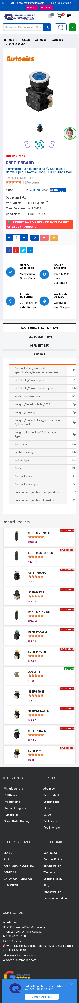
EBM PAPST (11, 885)
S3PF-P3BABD (16, 44)
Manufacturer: (16, 208)
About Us (49, 788)
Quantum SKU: (16, 197)
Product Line (12, 801)
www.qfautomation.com (21, 960)
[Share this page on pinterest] (16, 250)
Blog (46, 885)
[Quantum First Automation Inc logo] (20, 16)
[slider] (13, 182)
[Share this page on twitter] (23, 250)
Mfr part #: (13, 203)
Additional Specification (39, 327)
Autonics (40, 39)
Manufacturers (13, 788)
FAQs (46, 808)
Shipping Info (51, 801)
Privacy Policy (52, 891)
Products (24, 39)
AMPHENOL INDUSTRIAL (19, 865)
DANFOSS (10, 872)
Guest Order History (17, 821)
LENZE (8, 852)
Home (10, 39)
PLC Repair (10, 795)
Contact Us (50, 852)
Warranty (49, 872)
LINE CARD (48, 7)
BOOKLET (33, 7)
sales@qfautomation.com (29, 3)
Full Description (39, 336)
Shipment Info (39, 345)
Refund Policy (52, 865)
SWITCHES (12, 178)
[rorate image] (27, 144)
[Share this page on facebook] (9, 250)
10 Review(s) (31, 182)
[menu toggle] (69, 17)
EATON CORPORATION (18, 878)
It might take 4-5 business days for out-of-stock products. (38, 224)
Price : (10, 190)
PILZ (6, 859)
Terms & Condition (55, 898)
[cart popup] (60, 17)
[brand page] (20, 58)
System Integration (16, 808)
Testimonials (51, 827)
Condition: (13, 214)
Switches (57, 39)
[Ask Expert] (61, 27)
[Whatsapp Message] (72, 27)
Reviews (39, 354)
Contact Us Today (42, 996)
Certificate (50, 821)
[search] (47, 27)
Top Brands (11, 814)
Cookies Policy (52, 859)
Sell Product (51, 795)
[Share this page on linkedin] (30, 250)
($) (4, 3)
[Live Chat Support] (70, 133)
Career (47, 814)
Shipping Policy (52, 878)
